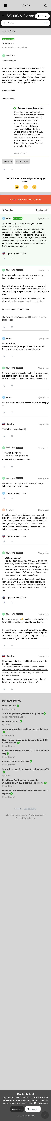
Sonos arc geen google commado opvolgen (22, 713)
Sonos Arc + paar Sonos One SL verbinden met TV (25, 769)
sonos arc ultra (9, 705)
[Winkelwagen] (45, 5)
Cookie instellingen (37, 815)
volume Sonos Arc (10, 721)
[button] (3, 16)
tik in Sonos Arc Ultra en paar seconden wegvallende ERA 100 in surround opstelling (23, 781)
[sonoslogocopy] (25, 5)
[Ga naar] (4, 23)
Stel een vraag (8, 709)
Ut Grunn (10, 509)
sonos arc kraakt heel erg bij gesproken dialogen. (25, 729)
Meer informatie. (41, 1103)
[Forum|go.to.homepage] (19, 16)
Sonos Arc (7, 161)
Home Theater (10, 31)
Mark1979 (10, 55)
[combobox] (25, 23)
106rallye (10, 424)
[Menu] (4, 5)
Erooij (9, 218)
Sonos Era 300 (22, 161)
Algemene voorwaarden (16, 815)
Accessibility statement (25, 818)
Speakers (6, 724)
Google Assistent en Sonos (13, 716)
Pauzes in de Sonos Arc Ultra (15, 761)
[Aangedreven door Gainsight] (25, 810)
